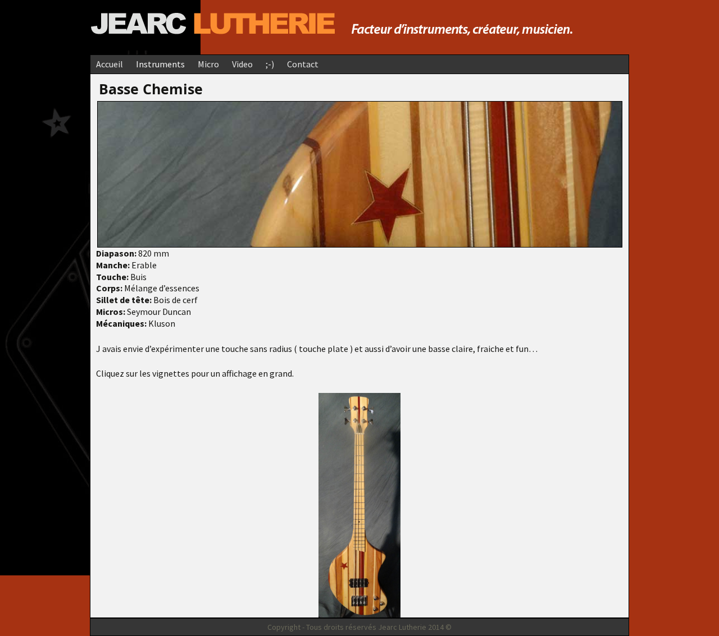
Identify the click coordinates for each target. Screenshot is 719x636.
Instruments (160, 64)
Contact (302, 64)
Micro (208, 64)
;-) (270, 64)
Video (242, 64)
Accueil (109, 64)
